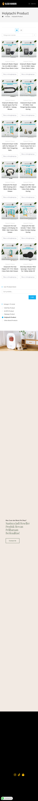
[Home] (2, 16)
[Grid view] (17, 30)
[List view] (21, 30)
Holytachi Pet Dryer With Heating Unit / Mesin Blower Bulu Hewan (10, 188)
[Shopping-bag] (23, 774)
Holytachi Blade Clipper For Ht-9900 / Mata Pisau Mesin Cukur (28, 66)
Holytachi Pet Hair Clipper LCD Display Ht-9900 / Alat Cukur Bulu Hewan (10, 229)
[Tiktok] (19, 774)
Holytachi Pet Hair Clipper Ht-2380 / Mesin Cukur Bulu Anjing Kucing (28, 188)
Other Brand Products (10, 320)
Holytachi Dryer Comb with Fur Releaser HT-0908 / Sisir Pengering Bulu (10, 147)
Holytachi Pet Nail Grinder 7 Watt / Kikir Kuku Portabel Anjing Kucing (28, 229)
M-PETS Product (9, 311)
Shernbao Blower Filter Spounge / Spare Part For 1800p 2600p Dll (28, 269)
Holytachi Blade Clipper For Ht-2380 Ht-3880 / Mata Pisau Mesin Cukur (10, 66)
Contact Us (12, 541)
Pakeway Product (9, 314)
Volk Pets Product (9, 308)
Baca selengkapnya (9, 74)
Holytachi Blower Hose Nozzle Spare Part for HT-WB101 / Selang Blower (10, 106)
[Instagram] (15, 774)
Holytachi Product (17, 16)
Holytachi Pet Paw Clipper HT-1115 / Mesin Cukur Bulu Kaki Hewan (10, 269)
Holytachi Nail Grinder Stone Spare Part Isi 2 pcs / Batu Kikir (28, 146)
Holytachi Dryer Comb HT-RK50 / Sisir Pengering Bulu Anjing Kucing (28, 106)
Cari (32, 297)
